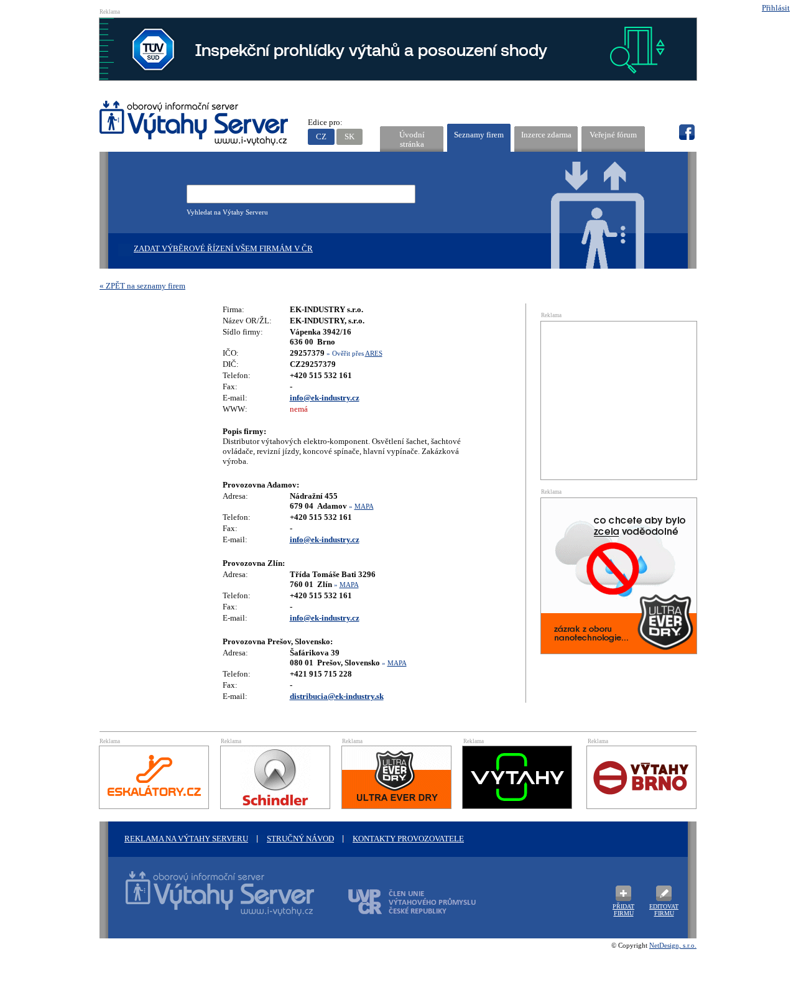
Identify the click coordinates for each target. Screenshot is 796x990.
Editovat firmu (663, 910)
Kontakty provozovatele (408, 838)
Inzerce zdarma (546, 134)
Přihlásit (776, 7)
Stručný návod (300, 838)
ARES (373, 353)
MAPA (364, 506)
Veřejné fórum (613, 134)
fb (686, 132)
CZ (321, 136)
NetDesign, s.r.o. (672, 945)
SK (349, 136)
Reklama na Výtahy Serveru (186, 838)
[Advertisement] (618, 399)
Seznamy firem (479, 134)
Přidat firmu (623, 910)
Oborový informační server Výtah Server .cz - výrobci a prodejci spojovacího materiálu (208, 901)
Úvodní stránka (412, 139)
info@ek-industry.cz (324, 397)
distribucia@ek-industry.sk (337, 696)
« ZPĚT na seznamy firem (142, 285)
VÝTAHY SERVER (194, 125)
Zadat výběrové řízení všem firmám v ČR (223, 248)
